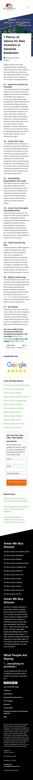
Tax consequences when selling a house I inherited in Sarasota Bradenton (16, 509)
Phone (9, 459)
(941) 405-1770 (17, 341)
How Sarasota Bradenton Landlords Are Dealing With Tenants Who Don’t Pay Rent (14, 519)
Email (9, 466)
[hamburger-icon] (28, 7)
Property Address (13, 473)
